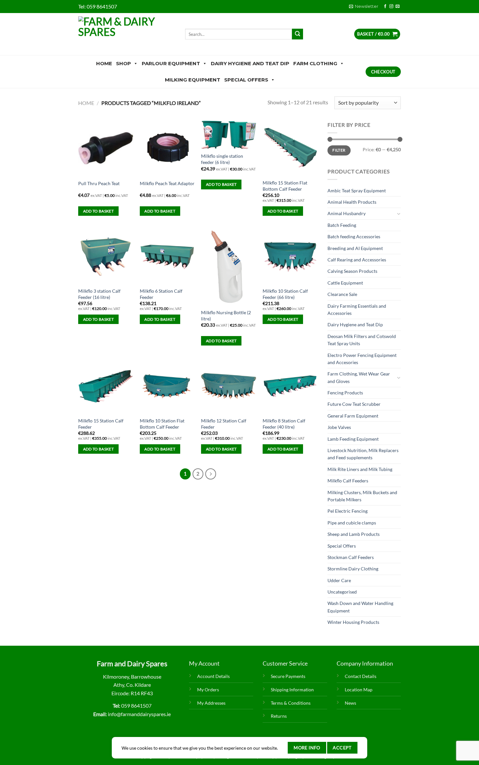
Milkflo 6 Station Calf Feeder (161, 294)
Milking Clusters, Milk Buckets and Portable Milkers (362, 496)
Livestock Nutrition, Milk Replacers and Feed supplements (363, 454)
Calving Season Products (352, 271)
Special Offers (246, 80)
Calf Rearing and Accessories (356, 259)
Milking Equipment (192, 80)
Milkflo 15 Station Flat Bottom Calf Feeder (285, 186)
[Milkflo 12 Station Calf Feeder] (228, 386)
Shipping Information (292, 689)
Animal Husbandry (346, 213)
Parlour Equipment (171, 63)
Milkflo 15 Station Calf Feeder (100, 424)
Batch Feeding (341, 225)
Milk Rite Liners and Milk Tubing (359, 469)
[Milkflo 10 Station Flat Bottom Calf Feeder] (167, 386)
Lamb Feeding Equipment (353, 439)
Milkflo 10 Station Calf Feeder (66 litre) (285, 294)
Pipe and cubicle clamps (351, 522)
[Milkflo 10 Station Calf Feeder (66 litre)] (290, 256)
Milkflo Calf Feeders (347, 480)
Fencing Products (345, 392)
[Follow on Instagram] (391, 6)
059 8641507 (102, 6)
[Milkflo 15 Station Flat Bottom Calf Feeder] (290, 148)
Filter (338, 150)
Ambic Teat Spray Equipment (356, 190)
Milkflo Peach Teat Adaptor (167, 183)
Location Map (358, 689)
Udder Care (339, 580)
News (350, 703)
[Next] (210, 473)
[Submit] (297, 34)
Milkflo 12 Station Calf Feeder (223, 424)
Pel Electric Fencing (347, 511)
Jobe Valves (339, 427)
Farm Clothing (315, 63)
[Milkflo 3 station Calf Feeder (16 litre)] (105, 256)
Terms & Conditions (291, 703)
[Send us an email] (397, 6)
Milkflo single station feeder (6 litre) (222, 159)
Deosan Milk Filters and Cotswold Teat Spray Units (361, 339)
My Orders (208, 689)
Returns (279, 716)
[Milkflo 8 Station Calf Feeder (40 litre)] (290, 386)
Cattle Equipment (345, 283)
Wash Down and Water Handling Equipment (360, 606)
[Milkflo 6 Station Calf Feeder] (167, 256)
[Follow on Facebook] (385, 6)
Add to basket (98, 211)
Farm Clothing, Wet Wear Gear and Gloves (358, 377)
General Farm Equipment (352, 416)
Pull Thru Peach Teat (99, 183)
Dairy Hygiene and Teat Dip (250, 63)
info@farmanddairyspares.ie (139, 714)
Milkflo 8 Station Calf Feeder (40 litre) (284, 424)
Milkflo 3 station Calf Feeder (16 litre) (99, 294)
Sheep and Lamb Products (353, 534)
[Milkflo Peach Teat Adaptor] (167, 148)
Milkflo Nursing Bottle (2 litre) (226, 315)
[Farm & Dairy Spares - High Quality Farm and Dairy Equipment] (126, 34)
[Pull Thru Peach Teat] (105, 148)
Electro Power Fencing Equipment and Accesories (362, 358)
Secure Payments (288, 676)
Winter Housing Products (353, 622)
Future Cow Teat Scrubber (354, 404)
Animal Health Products (351, 202)
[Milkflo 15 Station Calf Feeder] (105, 386)
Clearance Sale (342, 294)
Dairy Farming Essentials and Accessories (356, 309)
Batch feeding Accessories (353, 236)
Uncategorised (342, 592)
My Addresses (211, 703)
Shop (123, 63)
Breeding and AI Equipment (355, 248)
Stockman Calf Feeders (350, 557)
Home (104, 63)
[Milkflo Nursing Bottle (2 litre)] (228, 267)
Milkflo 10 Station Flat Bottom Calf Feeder (162, 424)
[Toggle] (398, 213)
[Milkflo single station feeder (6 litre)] (228, 135)
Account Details (213, 676)
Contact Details (360, 676)
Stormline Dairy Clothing (352, 568)
